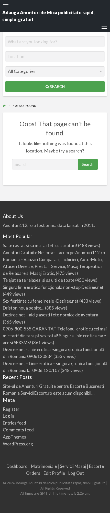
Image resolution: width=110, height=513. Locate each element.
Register (11, 409)
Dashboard (17, 466)
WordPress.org (18, 443)
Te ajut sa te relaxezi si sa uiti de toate (38, 280)
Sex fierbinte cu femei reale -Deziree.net (41, 301)
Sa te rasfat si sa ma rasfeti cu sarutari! (40, 245)
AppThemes (14, 437)
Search (57, 86)
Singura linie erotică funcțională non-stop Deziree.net (53, 287)
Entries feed (14, 423)
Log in (8, 416)
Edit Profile (54, 473)
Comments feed (18, 429)
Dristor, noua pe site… (23, 308)
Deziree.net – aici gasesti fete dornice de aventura (50, 314)
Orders (33, 473)
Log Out (76, 473)
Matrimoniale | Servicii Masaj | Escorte (67, 466)
